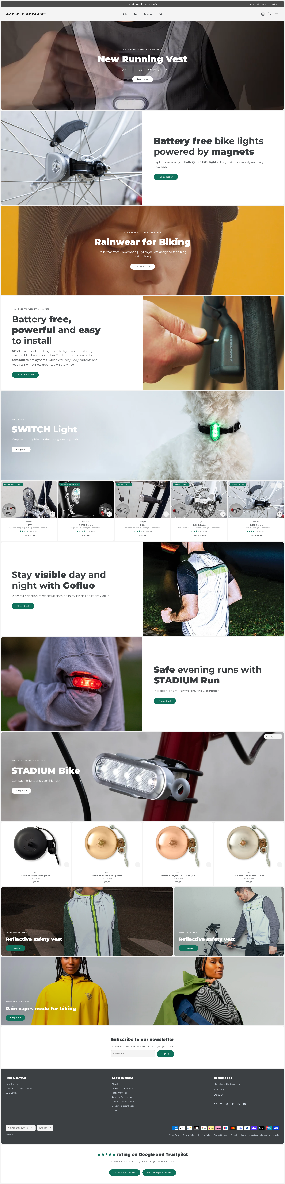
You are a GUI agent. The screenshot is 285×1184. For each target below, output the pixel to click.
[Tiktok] (233, 1103)
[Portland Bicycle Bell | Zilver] (249, 845)
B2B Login (11, 1092)
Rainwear (148, 14)
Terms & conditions (238, 1135)
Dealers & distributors (123, 1101)
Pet (160, 14)
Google (154, 4)
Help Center (12, 1084)
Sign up (166, 1053)
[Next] (183, 4)
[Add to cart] (166, 514)
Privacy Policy (174, 1135)
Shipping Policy (204, 1135)
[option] (142, 776)
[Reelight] (26, 14)
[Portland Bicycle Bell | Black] (36, 845)
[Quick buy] (52, 514)
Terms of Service (220, 1135)
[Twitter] (239, 1103)
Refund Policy (188, 1135)
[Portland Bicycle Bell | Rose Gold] (178, 845)
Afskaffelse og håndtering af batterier (264, 1135)
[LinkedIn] (244, 1103)
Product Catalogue (122, 1097)
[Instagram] (227, 1103)
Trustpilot (144, 4)
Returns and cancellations (19, 1088)
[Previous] (101, 4)
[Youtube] (221, 1103)
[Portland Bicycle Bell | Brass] (107, 845)
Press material (119, 1092)
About (115, 1084)
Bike (125, 14)
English (274, 4)
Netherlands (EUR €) (258, 4)
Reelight (15, 1135)
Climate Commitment (123, 1088)
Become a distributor (123, 1105)
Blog (114, 1110)
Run (135, 14)
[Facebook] (215, 1103)
